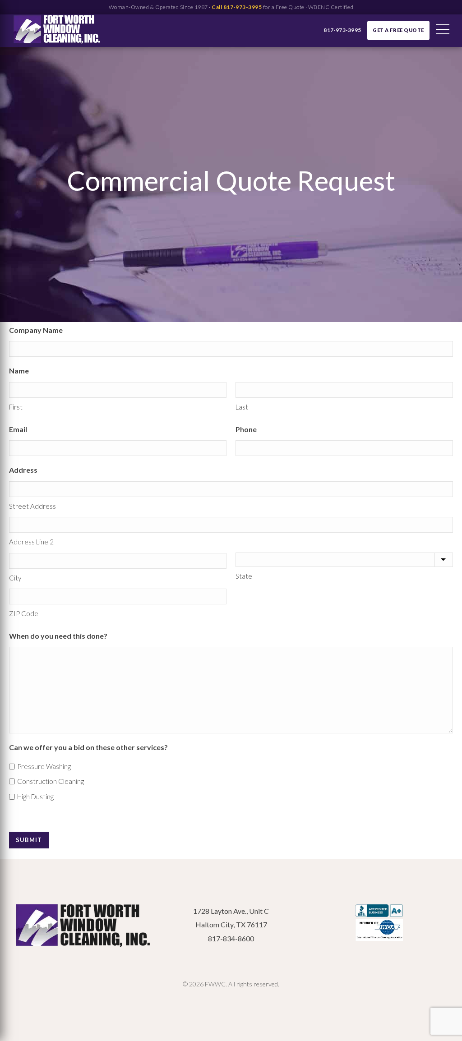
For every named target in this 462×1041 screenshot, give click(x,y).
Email (18, 429)
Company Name (36, 330)
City (15, 578)
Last (242, 407)
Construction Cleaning (50, 781)
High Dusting (35, 796)
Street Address (32, 506)
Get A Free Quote (398, 30)
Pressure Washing (44, 766)
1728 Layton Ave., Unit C (231, 911)
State (244, 576)
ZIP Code (23, 613)
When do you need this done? (58, 635)
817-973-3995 (342, 30)
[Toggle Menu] (442, 31)
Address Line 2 (31, 542)
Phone (246, 429)
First (16, 407)
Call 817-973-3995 (237, 7)
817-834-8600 (231, 938)
